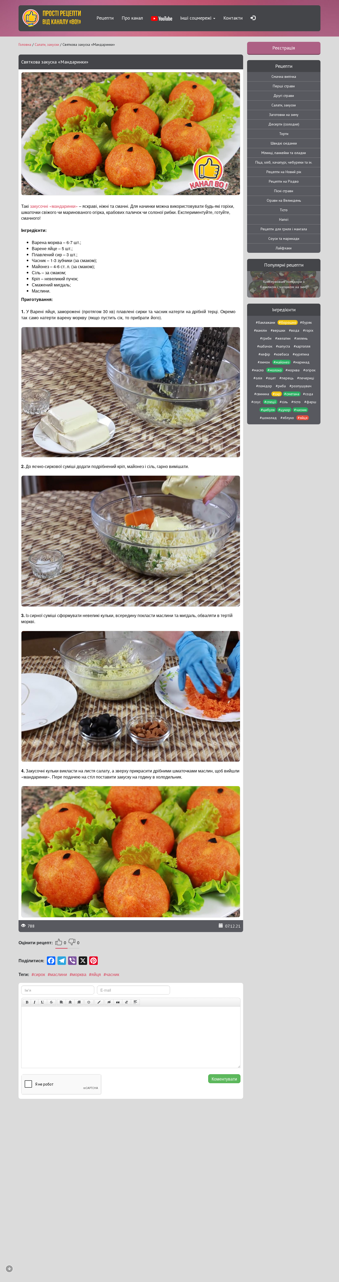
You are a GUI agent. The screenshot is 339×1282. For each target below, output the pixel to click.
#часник (111, 974)
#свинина (261, 394)
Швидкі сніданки (284, 143)
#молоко (274, 370)
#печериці (305, 378)
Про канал (132, 18)
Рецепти (105, 18)
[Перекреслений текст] (51, 1002)
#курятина (301, 354)
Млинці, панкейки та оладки (283, 152)
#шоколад (268, 417)
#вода (294, 330)
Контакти (233, 18)
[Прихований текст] (109, 1002)
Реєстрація (283, 48)
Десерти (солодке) (283, 124)
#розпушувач (300, 386)
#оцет (271, 378)
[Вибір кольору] (99, 1002)
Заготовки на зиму (283, 114)
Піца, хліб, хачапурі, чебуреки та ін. (283, 162)
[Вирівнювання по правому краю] (78, 1002)
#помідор (264, 386)
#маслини (57, 974)
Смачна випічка (283, 76)
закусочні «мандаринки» (54, 206)
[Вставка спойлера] (135, 1002)
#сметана (291, 394)
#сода (308, 394)
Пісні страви (283, 190)
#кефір (264, 354)
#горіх (308, 330)
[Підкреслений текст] (42, 1002)
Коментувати (224, 1079)
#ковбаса (281, 354)
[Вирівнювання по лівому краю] (61, 1002)
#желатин (283, 338)
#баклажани (265, 322)
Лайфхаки (284, 248)
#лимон (264, 362)
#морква (78, 974)
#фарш (310, 401)
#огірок (309, 370)
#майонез (281, 362)
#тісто (296, 401)
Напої (283, 219)
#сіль (284, 401)
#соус (256, 401)
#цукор (284, 409)
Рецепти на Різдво (284, 181)
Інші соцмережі (196, 18)
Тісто (284, 210)
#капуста (283, 346)
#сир (276, 394)
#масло (258, 370)
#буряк (306, 322)
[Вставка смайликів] (88, 1002)
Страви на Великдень (284, 200)
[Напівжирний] (27, 1002)
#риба (281, 386)
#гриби (265, 338)
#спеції (270, 401)
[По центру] (70, 1002)
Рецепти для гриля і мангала (284, 229)
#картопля (302, 346)
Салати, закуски (283, 105)
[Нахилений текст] (34, 1002)
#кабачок (264, 346)
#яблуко (287, 417)
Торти (283, 133)
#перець (286, 378)
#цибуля (268, 409)
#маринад (301, 362)
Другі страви (283, 95)
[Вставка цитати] (117, 1002)
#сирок (38, 974)
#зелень (300, 338)
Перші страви (284, 86)
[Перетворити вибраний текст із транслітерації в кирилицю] (126, 1002)
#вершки (278, 330)
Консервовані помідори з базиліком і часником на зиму (284, 284)
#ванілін (260, 330)
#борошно (287, 322)
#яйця (95, 974)
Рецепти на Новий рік (283, 171)
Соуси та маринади (283, 238)
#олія (257, 378)
